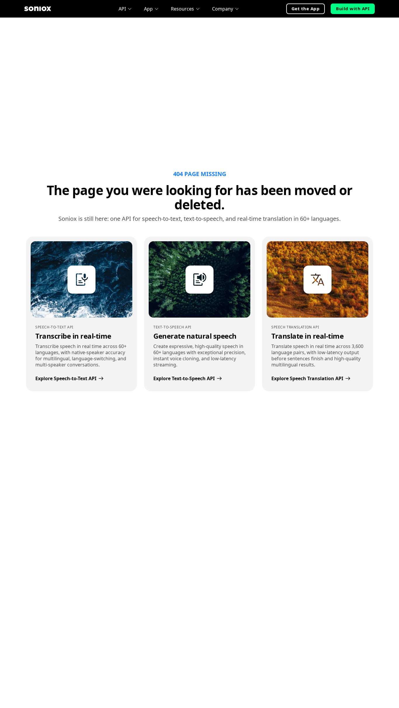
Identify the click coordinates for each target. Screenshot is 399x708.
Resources (182, 9)
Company (222, 9)
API (122, 9)
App (148, 9)
